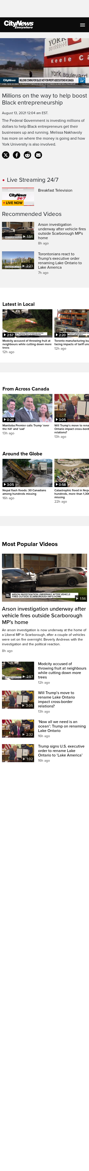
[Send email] (38, 155)
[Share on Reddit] (27, 155)
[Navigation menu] (83, 24)
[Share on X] (5, 155)
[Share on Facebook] (16, 155)
